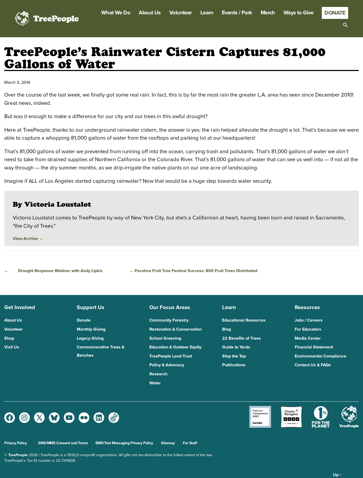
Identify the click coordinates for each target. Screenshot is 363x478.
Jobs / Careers (309, 320)
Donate (334, 13)
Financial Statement (314, 347)
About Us (150, 13)
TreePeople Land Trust (170, 356)
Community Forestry (168, 320)
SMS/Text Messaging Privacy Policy (124, 443)
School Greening (165, 338)
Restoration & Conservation (175, 329)
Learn (206, 13)
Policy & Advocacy (166, 365)
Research (158, 374)
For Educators (308, 329)
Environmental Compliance (320, 356)
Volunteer (180, 13)
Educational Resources (244, 320)
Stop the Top (234, 356)
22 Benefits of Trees (241, 338)
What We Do (115, 13)
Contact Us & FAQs (313, 365)
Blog (226, 329)
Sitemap (168, 443)
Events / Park (237, 13)
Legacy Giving (90, 338)
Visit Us (11, 347)
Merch (268, 13)
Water (155, 383)
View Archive (28, 238)
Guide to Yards (236, 347)
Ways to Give (298, 13)
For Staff (190, 443)
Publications (234, 365)
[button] (345, 25)
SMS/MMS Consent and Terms (63, 443)
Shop (9, 338)
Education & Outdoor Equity (175, 347)
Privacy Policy (15, 443)
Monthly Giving (91, 329)
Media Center (308, 338)
